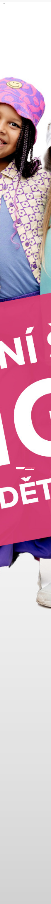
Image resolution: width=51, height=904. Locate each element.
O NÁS (19, 468)
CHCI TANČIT (30, 468)
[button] (48, 3)
